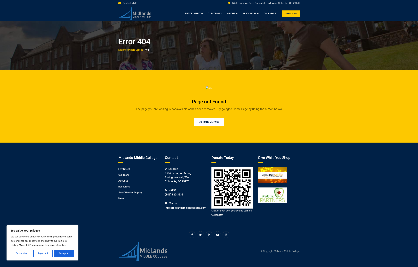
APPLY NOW (291, 13)
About (231, 13)
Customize (21, 253)
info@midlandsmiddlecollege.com (185, 207)
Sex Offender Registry (130, 192)
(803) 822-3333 (174, 194)
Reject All (43, 253)
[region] (42, 242)
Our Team (214, 13)
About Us (123, 180)
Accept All (64, 253)
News (121, 198)
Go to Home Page (209, 122)
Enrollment (193, 13)
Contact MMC (129, 3)
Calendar (270, 13)
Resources (249, 13)
